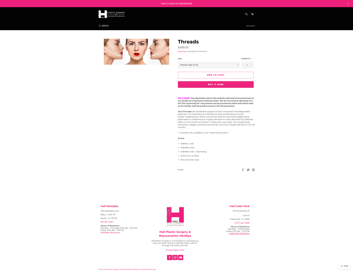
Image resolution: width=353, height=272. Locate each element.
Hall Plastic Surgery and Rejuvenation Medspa (122, 269)
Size (180, 59)
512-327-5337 (107, 222)
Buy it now (216, 84)
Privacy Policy (172, 250)
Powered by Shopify (148, 269)
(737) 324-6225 (242, 223)
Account (250, 25)
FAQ (182, 250)
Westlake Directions (110, 232)
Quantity (246, 59)
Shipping (182, 51)
